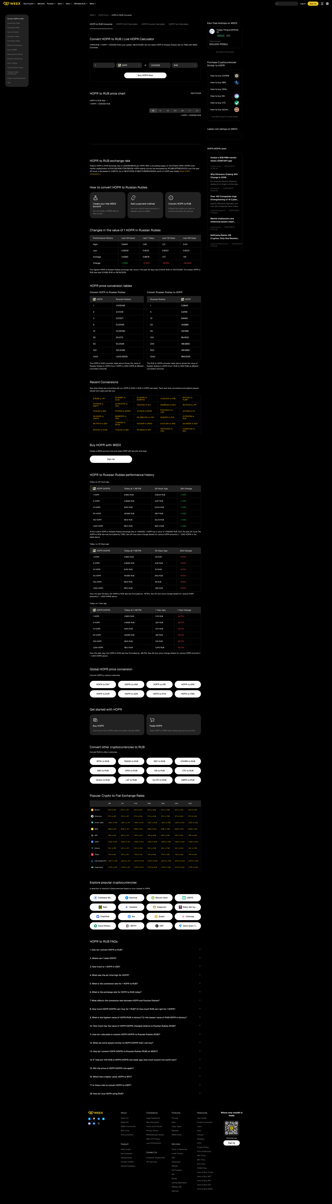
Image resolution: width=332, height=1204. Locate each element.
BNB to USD (192, 829)
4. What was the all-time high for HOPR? (109, 975)
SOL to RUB (152, 848)
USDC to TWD (166, 842)
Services (176, 1144)
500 (152, 350)
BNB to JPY (125, 829)
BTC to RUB (152, 810)
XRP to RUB (152, 835)
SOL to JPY (125, 848)
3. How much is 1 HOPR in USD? (105, 966)
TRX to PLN (138, 854)
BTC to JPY (125, 810)
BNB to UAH (179, 829)
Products (176, 1112)
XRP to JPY (125, 835)
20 (151, 324)
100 (95, 350)
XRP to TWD (165, 835)
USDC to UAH (180, 842)
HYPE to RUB (152, 867)
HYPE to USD (193, 867)
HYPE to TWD (166, 867)
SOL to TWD (165, 848)
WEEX (92, 15)
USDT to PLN (139, 823)
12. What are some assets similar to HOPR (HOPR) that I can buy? (121, 1043)
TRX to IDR (112, 854)
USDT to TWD (166, 823)
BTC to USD (192, 810)
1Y (190, 111)
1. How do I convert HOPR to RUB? (106, 949)
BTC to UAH (179, 810)
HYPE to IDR (112, 867)
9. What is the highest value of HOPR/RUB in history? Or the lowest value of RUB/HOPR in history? (138, 1017)
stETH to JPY (126, 861)
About (124, 1112)
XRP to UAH (179, 835)
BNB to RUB (152, 829)
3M (175, 111)
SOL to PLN (138, 848)
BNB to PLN (138, 829)
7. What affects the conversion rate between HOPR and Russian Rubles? (125, 1000)
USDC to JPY (125, 842)
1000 (95, 356)
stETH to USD (193, 861)
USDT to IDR (112, 823)
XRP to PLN (138, 835)
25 (94, 337)
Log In (303, 4)
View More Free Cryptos (225, 52)
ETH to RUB (152, 816)
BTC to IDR (112, 810)
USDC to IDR (112, 842)
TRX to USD (192, 854)
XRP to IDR (112, 835)
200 (152, 343)
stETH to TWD (166, 861)
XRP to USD (192, 835)
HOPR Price (103, 15)
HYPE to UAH (179, 867)
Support (124, 1144)
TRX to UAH (179, 854)
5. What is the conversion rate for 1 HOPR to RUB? (114, 983)
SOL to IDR (112, 848)
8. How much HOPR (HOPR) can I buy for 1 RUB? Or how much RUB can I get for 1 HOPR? (132, 1009)
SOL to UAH (179, 848)
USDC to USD (193, 842)
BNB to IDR (112, 829)
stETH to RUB (152, 861)
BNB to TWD (165, 829)
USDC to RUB (152, 842)
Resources (202, 1112)
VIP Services (151, 1162)
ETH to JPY (125, 816)
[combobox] (129, 65)
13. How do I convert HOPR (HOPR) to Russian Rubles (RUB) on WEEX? (124, 1051)
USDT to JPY (125, 823)
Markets (41, 4)
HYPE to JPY (125, 867)
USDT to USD (193, 823)
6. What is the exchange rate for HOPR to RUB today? (116, 992)
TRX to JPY (125, 854)
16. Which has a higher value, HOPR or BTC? (111, 1076)
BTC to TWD (165, 810)
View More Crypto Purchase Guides (225, 117)
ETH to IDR (112, 816)
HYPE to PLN (139, 867)
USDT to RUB (152, 823)
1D (153, 111)
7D (160, 111)
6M (182, 111)
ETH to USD (192, 816)
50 (94, 343)
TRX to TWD (165, 854)
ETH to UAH (179, 816)
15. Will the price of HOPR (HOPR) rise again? (112, 1068)
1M (168, 111)
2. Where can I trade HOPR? (103, 958)
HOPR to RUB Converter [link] (122, 15)
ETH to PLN (138, 816)
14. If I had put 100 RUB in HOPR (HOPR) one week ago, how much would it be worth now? (133, 1059)
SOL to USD (192, 848)
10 (94, 331)
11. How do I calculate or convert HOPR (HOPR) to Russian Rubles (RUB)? (125, 1034)
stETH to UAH (180, 861)
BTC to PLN (138, 810)
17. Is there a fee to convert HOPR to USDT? (110, 1085)
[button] (29, 4)
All (197, 111)
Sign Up (231, 1143)
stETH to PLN (139, 861)
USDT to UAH (179, 823)
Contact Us (151, 1152)
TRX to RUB (152, 854)
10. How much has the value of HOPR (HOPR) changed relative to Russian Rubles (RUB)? (133, 1026)
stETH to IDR (112, 861)
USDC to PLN (139, 842)
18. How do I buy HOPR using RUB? (107, 1093)
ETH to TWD (165, 816)
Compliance (152, 1112)
